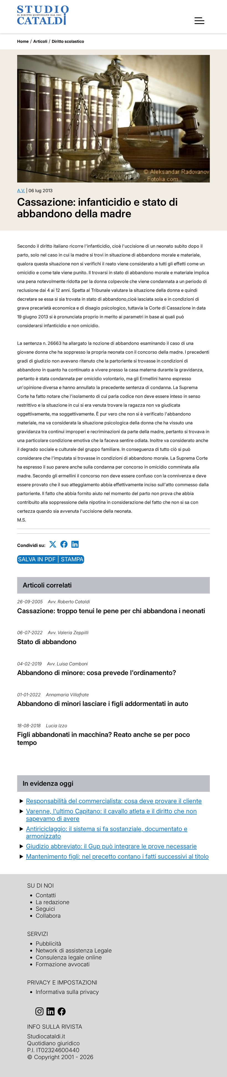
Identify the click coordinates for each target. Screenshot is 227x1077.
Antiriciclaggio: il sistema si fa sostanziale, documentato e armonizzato (106, 832)
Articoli (40, 41)
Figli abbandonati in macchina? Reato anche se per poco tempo (103, 739)
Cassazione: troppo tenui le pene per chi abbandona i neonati (111, 611)
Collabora (48, 915)
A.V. (21, 190)
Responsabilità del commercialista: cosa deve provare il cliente (114, 801)
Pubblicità (48, 943)
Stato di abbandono (46, 642)
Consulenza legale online (69, 957)
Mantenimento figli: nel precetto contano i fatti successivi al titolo (117, 856)
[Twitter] (52, 544)
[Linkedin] (75, 544)
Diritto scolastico (68, 41)
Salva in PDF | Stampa (50, 559)
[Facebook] (64, 544)
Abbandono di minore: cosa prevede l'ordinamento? (96, 673)
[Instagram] (39, 1011)
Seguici (45, 908)
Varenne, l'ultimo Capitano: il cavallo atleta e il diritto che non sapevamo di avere (111, 814)
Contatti (46, 895)
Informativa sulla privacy (67, 991)
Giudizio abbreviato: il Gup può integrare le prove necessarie (111, 846)
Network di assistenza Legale (74, 950)
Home (23, 41)
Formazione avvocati (63, 964)
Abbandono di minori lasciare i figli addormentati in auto (102, 704)
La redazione (52, 902)
